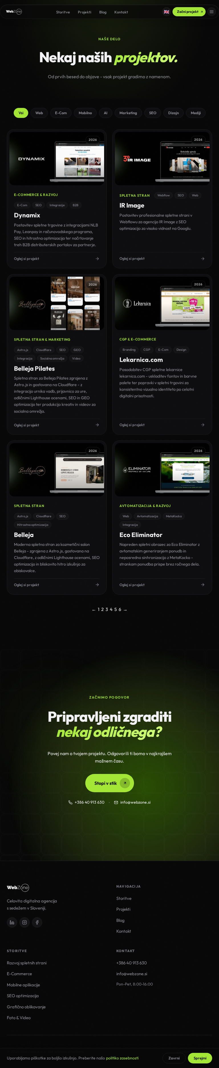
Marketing (128, 112)
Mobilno (85, 112)
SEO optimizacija (23, 995)
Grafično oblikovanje (26, 1006)
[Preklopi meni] (211, 11)
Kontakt (121, 12)
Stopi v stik (105, 783)
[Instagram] (24, 922)
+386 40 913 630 (89, 802)
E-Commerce (19, 973)
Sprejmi (200, 1058)
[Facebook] (37, 922)
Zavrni (174, 1058)
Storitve (63, 12)
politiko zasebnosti (122, 1058)
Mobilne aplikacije (23, 984)
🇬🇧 (166, 12)
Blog (103, 12)
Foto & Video (19, 1017)
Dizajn (173, 112)
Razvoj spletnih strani (26, 963)
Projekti (84, 12)
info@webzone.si (135, 802)
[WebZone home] (14, 12)
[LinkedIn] (12, 922)
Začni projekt (187, 11)
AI (106, 112)
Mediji (196, 112)
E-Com (61, 112)
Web (39, 112)
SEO (152, 112)
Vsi (21, 112)
